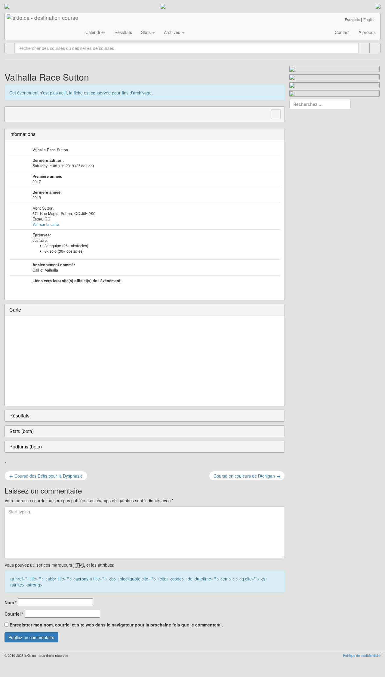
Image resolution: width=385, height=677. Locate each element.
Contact (342, 32)
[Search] (374, 48)
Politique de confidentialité (361, 655)
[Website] (13, 114)
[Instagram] (35, 114)
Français (352, 19)
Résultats (123, 32)
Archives (172, 32)
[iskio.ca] (43, 20)
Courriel (14, 614)
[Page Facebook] (24, 114)
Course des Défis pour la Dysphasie (46, 476)
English (369, 19)
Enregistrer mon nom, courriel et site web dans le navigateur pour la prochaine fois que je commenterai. (116, 625)
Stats (146, 32)
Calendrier (95, 32)
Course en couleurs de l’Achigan (247, 476)
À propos (367, 32)
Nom (11, 602)
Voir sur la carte (45, 224)
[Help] (364, 48)
